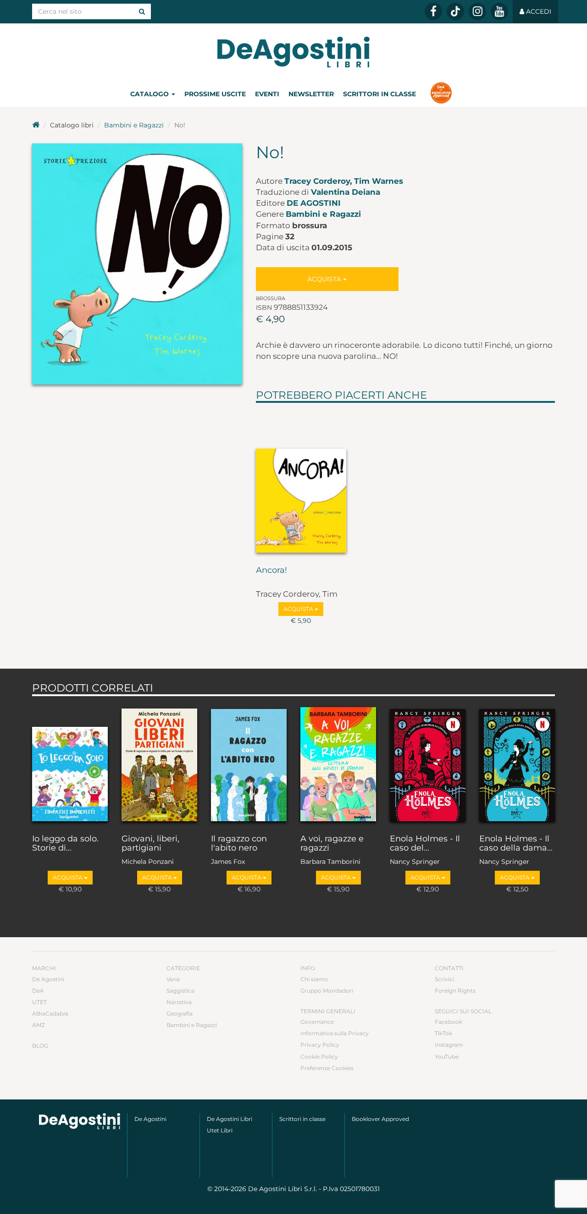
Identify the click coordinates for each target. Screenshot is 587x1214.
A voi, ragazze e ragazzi (332, 844)
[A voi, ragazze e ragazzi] (338, 763)
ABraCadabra (50, 1013)
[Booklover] (440, 94)
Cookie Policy (319, 1056)
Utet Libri (220, 1130)
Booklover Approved (380, 1118)
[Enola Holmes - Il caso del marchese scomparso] (427, 763)
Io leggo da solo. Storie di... (65, 844)
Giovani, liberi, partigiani (150, 844)
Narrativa (179, 1002)
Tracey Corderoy (317, 181)
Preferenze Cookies (327, 1068)
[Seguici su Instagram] (477, 11)
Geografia (179, 1013)
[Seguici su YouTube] (499, 11)
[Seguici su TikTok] (455, 11)
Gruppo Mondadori (326, 990)
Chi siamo (314, 979)
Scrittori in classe (379, 94)
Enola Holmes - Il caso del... (425, 844)
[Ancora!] (301, 482)
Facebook (448, 1021)
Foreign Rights (455, 990)
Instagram (449, 1044)
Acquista (325, 279)
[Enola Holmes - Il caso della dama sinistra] (517, 763)
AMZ (38, 1025)
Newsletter (311, 94)
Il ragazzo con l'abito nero (239, 844)
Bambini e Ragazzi (134, 125)
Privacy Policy (319, 1044)
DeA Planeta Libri (293, 52)
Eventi (267, 94)
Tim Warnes (378, 181)
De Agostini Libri (229, 1118)
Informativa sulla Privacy (334, 1033)
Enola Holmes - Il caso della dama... (516, 844)
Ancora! (271, 570)
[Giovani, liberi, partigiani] (159, 763)
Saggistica (180, 990)
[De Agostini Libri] (35, 125)
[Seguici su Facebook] (433, 11)
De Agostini (314, 203)
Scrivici (444, 979)
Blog (40, 1045)
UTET (39, 1002)
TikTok (443, 1033)
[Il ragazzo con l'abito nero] (249, 763)
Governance (317, 1021)
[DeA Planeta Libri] (79, 1121)
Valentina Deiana (345, 192)
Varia (173, 979)
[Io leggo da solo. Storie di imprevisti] (70, 763)
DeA (38, 990)
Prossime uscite (215, 94)
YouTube (447, 1056)
